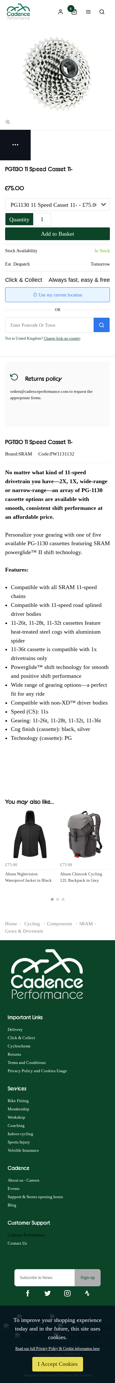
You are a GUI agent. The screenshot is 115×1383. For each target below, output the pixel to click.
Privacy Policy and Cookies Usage (37, 1070)
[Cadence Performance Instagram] (67, 1293)
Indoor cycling (20, 1133)
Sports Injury (19, 1142)
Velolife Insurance (23, 1150)
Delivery (15, 1029)
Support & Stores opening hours (35, 1196)
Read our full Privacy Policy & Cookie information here (57, 1349)
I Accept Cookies (58, 1364)
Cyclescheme (19, 1046)
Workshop (16, 1117)
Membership (18, 1109)
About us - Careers (23, 1180)
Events (13, 1188)
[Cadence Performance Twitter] (48, 1293)
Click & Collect (21, 1037)
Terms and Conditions (27, 1062)
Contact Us (17, 1243)
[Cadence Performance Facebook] (28, 1293)
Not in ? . (43, 338)
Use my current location (59, 295)
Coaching (16, 1125)
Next (104, 859)
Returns (14, 1054)
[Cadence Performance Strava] (87, 1293)
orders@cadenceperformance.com (39, 391)
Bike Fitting (18, 1100)
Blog (12, 1205)
